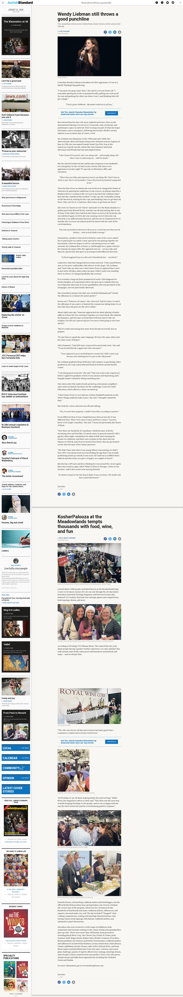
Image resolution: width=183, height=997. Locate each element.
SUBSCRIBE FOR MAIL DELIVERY (16, 842)
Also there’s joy (9, 442)
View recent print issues (17, 839)
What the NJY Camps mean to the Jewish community (15, 704)
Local (61, 489)
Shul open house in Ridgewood (14, 198)
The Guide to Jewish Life (16, 851)
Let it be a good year (11, 81)
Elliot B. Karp (7, 489)
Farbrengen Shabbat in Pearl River (15, 222)
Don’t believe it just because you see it (15, 116)
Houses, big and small (12, 522)
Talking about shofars (10, 239)
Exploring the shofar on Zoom (13, 316)
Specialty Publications (11, 957)
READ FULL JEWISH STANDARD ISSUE (15, 801)
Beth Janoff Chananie (67, 538)
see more (25, 748)
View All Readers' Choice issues (17, 944)
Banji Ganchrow (16, 565)
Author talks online (21, 256)
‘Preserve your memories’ (14, 151)
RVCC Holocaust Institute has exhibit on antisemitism (15, 395)
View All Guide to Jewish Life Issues (17, 896)
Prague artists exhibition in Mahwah (12, 327)
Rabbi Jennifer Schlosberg (11, 602)
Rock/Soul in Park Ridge (11, 206)
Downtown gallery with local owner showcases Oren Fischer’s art (14, 651)
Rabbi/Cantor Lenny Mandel (11, 154)
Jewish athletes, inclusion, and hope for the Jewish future (14, 485)
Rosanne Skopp (12, 518)
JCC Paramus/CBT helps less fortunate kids (14, 356)
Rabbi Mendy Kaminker (14, 471)
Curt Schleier (64, 31)
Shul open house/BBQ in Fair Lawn (15, 214)
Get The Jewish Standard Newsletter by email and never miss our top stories (78, 113)
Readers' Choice (16, 906)
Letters (5, 550)
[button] (180, 2)
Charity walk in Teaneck (11, 247)
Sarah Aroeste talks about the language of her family (15, 617)
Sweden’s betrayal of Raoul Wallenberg (15, 459)
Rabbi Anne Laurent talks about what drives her (15, 720)
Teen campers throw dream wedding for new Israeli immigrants (15, 189)
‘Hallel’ (6, 644)
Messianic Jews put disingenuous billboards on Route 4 (12, 123)
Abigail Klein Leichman (9, 186)
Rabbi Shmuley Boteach (15, 453)
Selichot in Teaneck (9, 231)
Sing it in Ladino (11, 610)
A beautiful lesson (10, 183)
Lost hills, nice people (16, 568)
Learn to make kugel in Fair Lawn (15, 366)
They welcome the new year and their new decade (16, 31)
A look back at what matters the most (14, 156)
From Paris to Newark (14, 713)
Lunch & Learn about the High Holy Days (15, 278)
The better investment (13, 476)
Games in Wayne (8, 287)
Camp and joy (8, 698)
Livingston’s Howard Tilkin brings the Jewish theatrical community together (14, 87)
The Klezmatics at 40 (16, 21)
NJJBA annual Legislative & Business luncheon (15, 425)
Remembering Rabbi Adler (12, 269)
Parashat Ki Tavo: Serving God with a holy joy (16, 599)
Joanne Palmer (16, 25)
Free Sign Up (111, 113)
